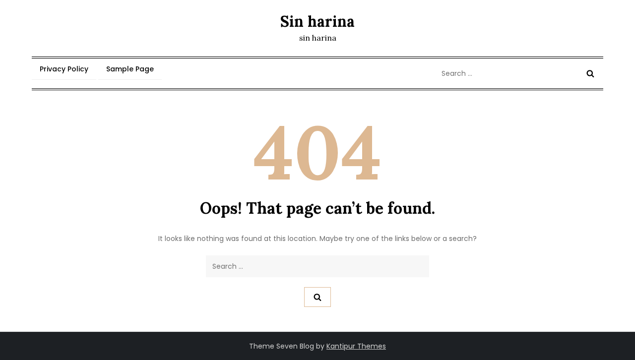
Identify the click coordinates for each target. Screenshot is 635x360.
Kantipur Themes (356, 346)
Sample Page (130, 69)
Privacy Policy (64, 69)
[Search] (590, 73)
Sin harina (317, 21)
